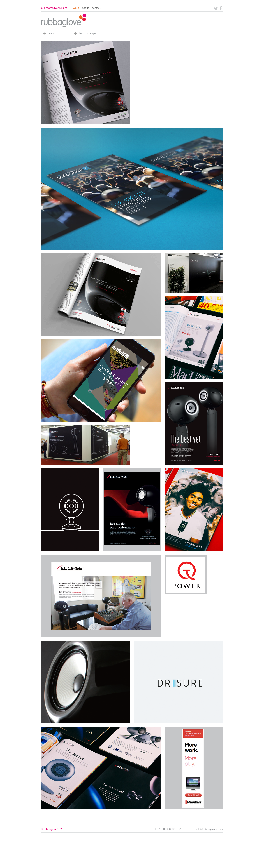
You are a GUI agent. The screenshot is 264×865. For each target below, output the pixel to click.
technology (87, 33)
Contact (96, 7)
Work (76, 7)
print (51, 33)
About (85, 7)
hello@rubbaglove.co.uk (209, 829)
